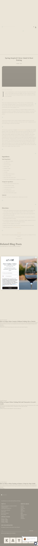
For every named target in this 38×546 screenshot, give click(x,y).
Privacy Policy (15, 284)
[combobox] (4, 276)
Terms (4, 285)
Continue (10, 287)
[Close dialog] (36, 257)
